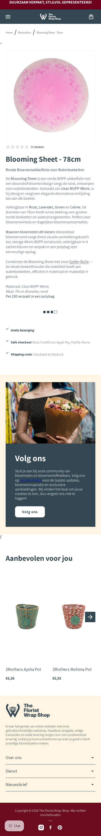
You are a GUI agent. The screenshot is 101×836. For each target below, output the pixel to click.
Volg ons (30, 511)
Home (9, 32)
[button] (8, 17)
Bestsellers (24, 32)
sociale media (31, 480)
